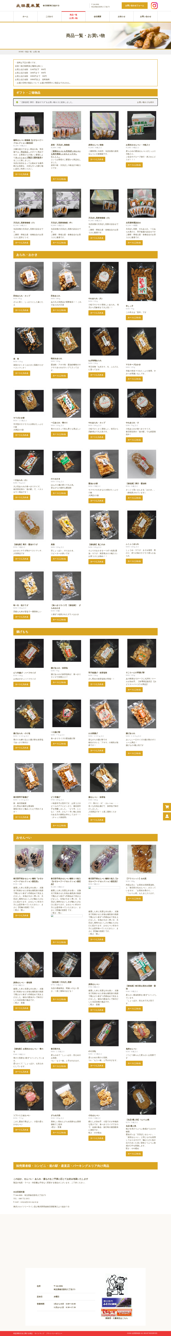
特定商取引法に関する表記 (23, 1333)
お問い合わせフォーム (134, 6)
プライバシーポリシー (54, 1333)
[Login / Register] (167, 816)
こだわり (49, 17)
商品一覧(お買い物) (73, 16)
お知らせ (121, 17)
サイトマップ (39, 1333)
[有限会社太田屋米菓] (28, 8)
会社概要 (97, 17)
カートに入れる (21, 174)
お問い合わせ (145, 17)
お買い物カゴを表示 (145, 102)
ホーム (25, 17)
